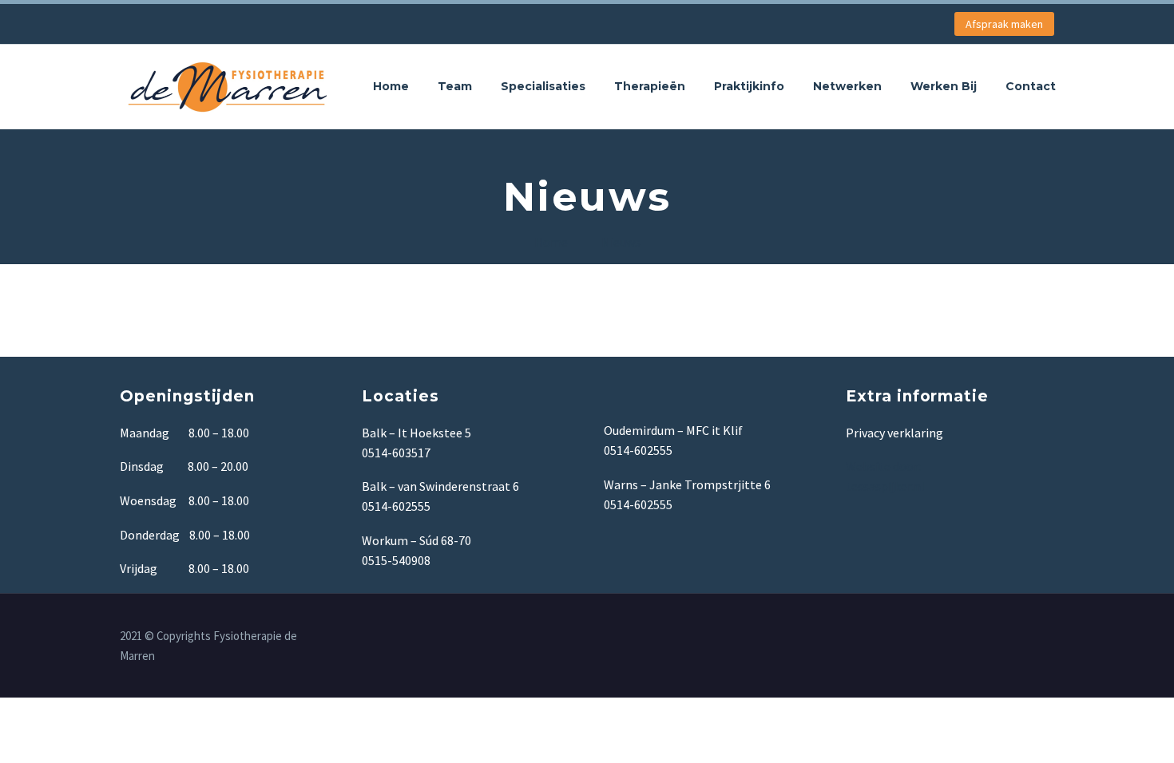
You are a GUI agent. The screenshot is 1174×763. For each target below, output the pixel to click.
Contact (1030, 86)
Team (455, 86)
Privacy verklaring (894, 433)
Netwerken (847, 86)
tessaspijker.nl (886, 486)
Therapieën (649, 86)
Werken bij (943, 86)
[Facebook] (1049, 637)
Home (391, 86)
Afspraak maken (1004, 24)
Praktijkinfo (749, 86)
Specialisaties (543, 86)
